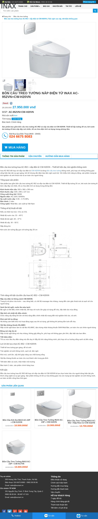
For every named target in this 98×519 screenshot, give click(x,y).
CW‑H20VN (35, 171)
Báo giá (46, 6)
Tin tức (69, 6)
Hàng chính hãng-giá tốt (60, 501)
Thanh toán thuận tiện (59, 505)
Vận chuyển (34, 156)
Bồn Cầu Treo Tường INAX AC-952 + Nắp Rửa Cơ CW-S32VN (81, 422)
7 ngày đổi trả (56, 498)
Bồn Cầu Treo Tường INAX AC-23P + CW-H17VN (16, 463)
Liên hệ (78, 6)
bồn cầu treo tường (54, 171)
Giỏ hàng (89, 2)
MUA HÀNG (17, 147)
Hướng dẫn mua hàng (57, 156)
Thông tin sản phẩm (13, 156)
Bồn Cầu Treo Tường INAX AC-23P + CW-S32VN (49, 421)
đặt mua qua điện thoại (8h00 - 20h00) (24, 135)
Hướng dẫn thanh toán (59, 489)
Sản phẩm (34, 6)
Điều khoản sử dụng (59, 480)
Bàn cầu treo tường (21, 16)
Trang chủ (22, 6)
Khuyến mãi (58, 6)
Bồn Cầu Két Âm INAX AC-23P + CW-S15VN (16, 421)
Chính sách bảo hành (59, 483)
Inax (15, 115)
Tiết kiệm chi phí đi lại (59, 508)
